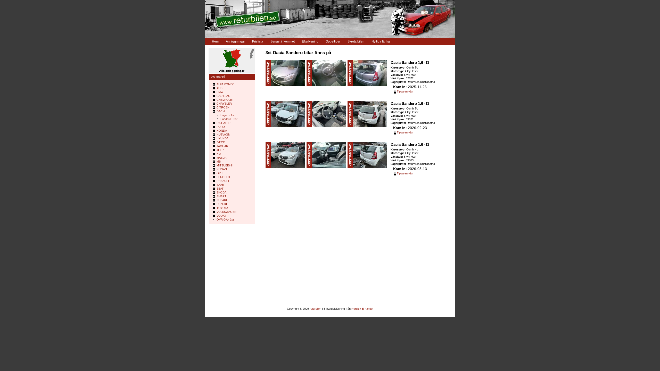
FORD (221, 126)
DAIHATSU (223, 122)
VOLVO (221, 215)
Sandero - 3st (228, 119)
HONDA (222, 130)
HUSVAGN (223, 134)
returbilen (315, 308)
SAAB (220, 184)
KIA (219, 153)
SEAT (220, 188)
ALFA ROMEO (226, 84)
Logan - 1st (227, 115)
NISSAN (222, 169)
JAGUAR (222, 146)
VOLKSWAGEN (226, 211)
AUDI (220, 88)
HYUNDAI (223, 138)
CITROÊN (223, 107)
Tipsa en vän (405, 91)
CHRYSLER (224, 103)
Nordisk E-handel (362, 308)
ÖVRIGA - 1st (225, 219)
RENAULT (223, 180)
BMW (220, 92)
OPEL (220, 173)
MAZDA (221, 157)
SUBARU (222, 200)
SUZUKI (222, 204)
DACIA (221, 111)
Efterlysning (310, 41)
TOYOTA (222, 207)
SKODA (221, 192)
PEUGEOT (223, 177)
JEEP (220, 149)
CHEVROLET (225, 99)
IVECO (221, 142)
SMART (221, 196)
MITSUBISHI (225, 165)
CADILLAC (223, 95)
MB (219, 161)
